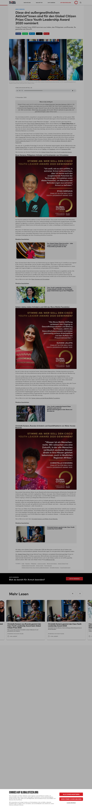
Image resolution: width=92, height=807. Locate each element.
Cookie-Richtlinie (71, 802)
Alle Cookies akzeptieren (71, 794)
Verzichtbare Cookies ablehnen (71, 799)
